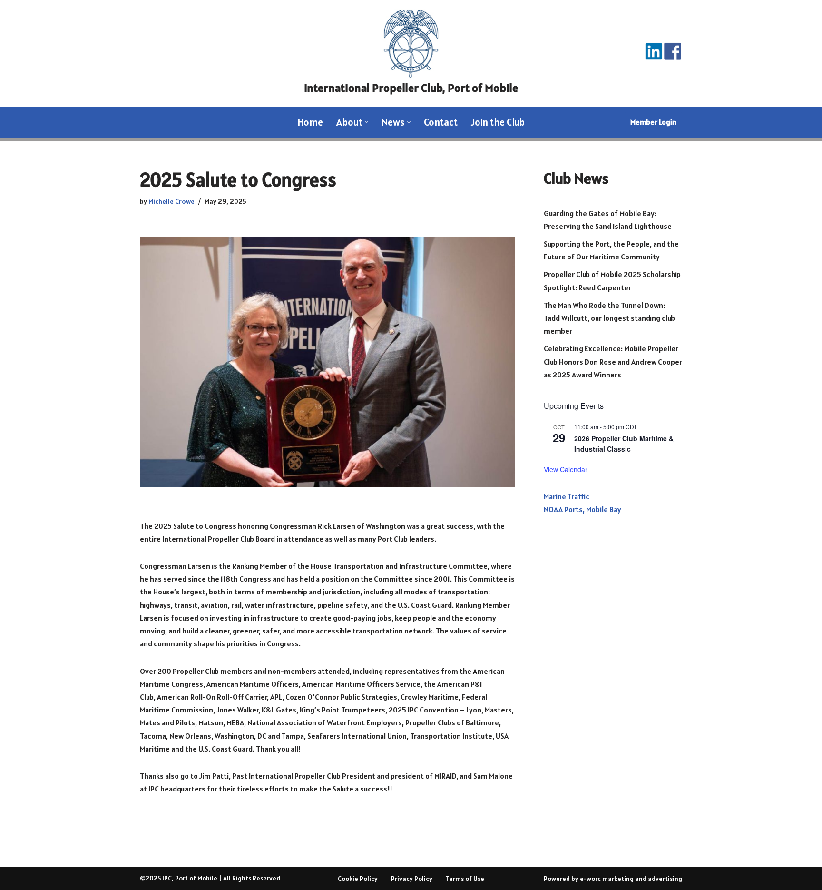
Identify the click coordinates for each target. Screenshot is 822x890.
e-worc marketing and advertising (631, 878)
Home (310, 122)
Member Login (653, 122)
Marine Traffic (566, 496)
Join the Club (498, 122)
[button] (366, 122)
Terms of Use (465, 878)
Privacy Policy (411, 878)
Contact (441, 122)
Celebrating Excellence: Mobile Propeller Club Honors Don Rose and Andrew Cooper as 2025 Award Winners (613, 361)
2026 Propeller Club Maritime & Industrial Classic (624, 444)
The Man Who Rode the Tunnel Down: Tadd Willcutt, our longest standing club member (609, 318)
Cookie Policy (358, 878)
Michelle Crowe (171, 201)
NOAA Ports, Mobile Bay (582, 509)
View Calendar (565, 469)
